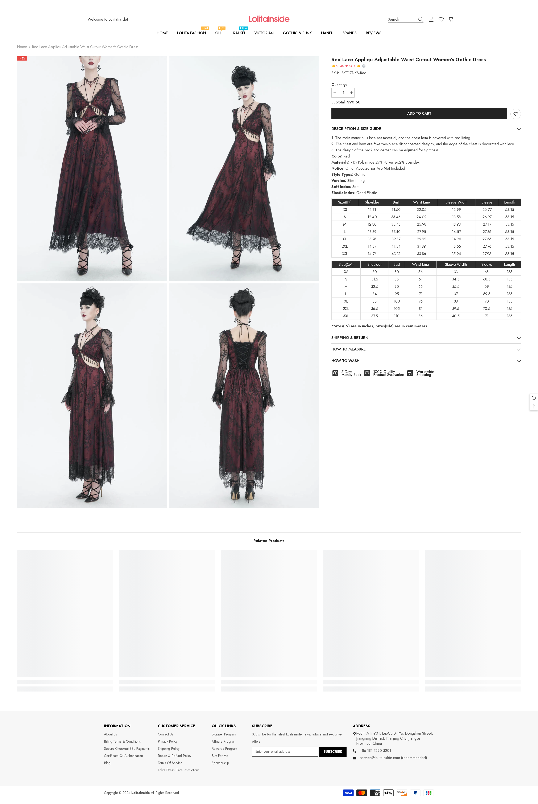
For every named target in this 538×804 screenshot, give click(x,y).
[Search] (405, 19)
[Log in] (431, 19)
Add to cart (419, 113)
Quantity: (339, 84)
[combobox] (401, 19)
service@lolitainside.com (380, 757)
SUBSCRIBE (333, 751)
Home (22, 46)
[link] (65, 682)
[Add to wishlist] (515, 114)
